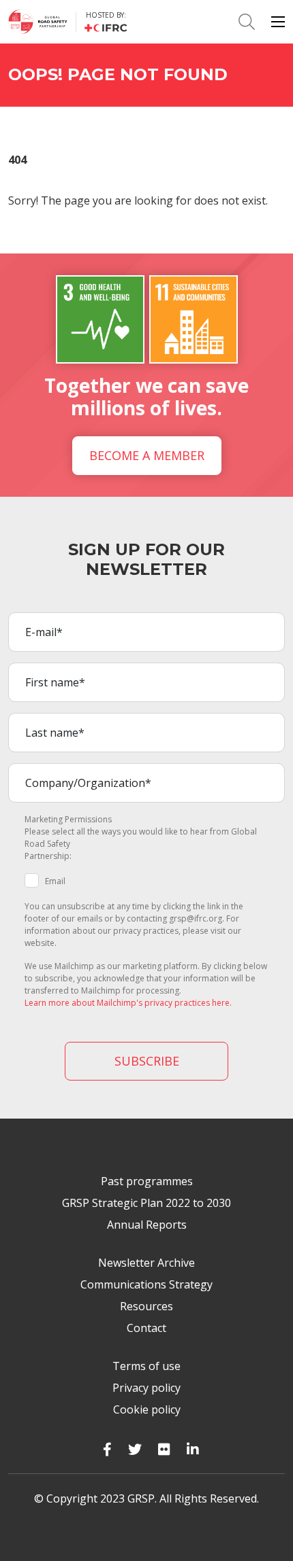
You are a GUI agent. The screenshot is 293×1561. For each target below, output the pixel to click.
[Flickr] (164, 1449)
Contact (146, 1327)
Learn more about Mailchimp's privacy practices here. (128, 1002)
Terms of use (146, 1365)
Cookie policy (147, 1409)
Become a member (146, 455)
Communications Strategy (146, 1284)
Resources (146, 1306)
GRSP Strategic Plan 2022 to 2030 (146, 1202)
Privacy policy (146, 1387)
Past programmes (147, 1181)
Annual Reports (147, 1224)
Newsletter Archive (146, 1262)
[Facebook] (107, 1449)
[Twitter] (135, 1449)
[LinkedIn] (193, 1449)
